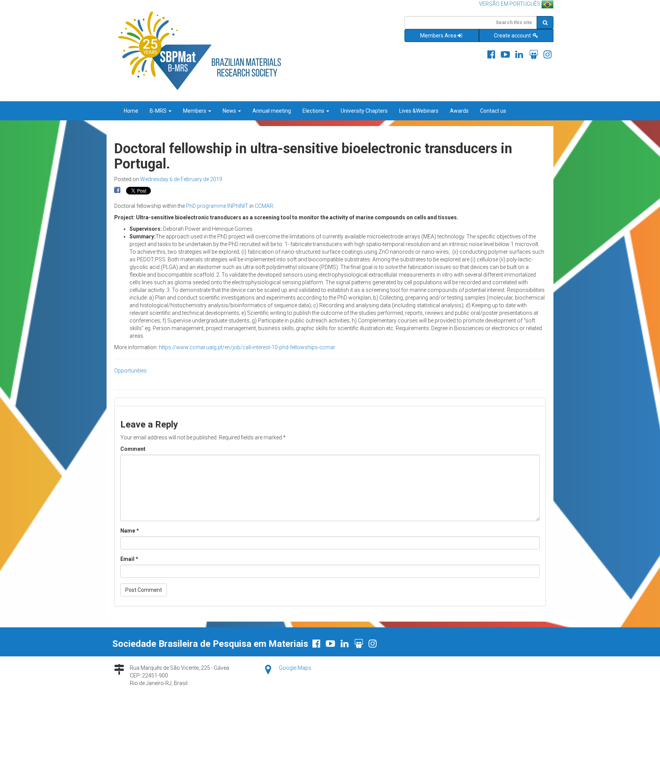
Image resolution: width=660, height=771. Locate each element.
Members (195, 111)
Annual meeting (271, 111)
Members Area (438, 35)
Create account (513, 35)
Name (129, 531)
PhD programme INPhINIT (217, 206)
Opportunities (130, 371)
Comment (133, 449)
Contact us (493, 111)
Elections (313, 111)
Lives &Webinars (418, 111)
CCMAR (264, 206)
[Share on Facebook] (117, 190)
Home (131, 111)
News (230, 111)
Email (129, 559)
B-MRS (159, 111)
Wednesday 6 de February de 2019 (181, 179)
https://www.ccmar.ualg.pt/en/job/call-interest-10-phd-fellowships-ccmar (247, 347)
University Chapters (364, 111)
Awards (459, 111)
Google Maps (295, 668)
